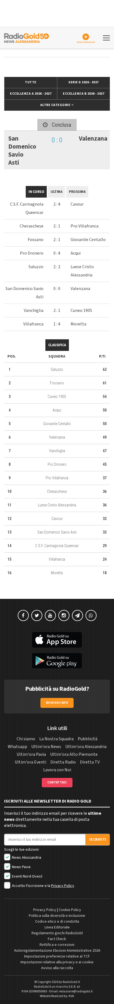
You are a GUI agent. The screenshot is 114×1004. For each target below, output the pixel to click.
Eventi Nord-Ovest (26, 876)
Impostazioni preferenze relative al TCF (57, 956)
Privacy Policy (62, 886)
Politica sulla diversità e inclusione (57, 915)
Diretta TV (90, 762)
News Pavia (20, 867)
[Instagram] (63, 615)
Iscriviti (97, 839)
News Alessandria (26, 857)
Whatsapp (17, 747)
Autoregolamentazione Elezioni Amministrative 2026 (57, 950)
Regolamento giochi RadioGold (57, 933)
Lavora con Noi (57, 770)
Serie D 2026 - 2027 (83, 82)
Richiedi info (57, 702)
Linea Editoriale (57, 927)
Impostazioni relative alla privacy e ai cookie (57, 962)
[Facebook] (23, 615)
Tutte (31, 82)
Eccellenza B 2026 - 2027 (83, 93)
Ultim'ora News (46, 747)
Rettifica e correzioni (57, 945)
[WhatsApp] (91, 615)
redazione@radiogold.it (76, 991)
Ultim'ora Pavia (31, 754)
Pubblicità (87, 739)
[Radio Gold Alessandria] (26, 37)
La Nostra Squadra (56, 739)
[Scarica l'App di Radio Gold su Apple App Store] (57, 640)
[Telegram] (77, 615)
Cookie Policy (70, 910)
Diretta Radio (63, 762)
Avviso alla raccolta (57, 968)
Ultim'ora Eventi (30, 762)
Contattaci (57, 782)
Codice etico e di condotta (57, 921)
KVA (71, 996)
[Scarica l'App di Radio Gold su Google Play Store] (57, 661)
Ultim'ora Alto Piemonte (74, 754)
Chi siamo (26, 739)
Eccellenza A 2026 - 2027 (30, 93)
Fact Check (57, 939)
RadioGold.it (71, 982)
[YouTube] (50, 615)
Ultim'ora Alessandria (86, 747)
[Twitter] (36, 615)
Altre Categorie (55, 105)
